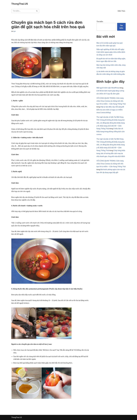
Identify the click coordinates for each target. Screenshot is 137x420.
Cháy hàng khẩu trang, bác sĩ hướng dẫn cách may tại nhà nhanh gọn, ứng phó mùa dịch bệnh (110, 153)
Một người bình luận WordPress (107, 88)
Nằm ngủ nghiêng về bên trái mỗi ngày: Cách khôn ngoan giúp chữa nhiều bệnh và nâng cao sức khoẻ (110, 52)
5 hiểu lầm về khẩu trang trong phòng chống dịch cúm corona (110, 131)
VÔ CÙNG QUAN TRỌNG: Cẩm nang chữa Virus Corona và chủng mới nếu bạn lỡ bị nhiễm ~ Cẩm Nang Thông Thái (111, 101)
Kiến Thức (121, 11)
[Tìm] (37, 11)
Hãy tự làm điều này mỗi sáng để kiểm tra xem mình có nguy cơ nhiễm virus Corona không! (110, 110)
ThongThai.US (16, 417)
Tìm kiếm (99, 21)
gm (15, 31)
